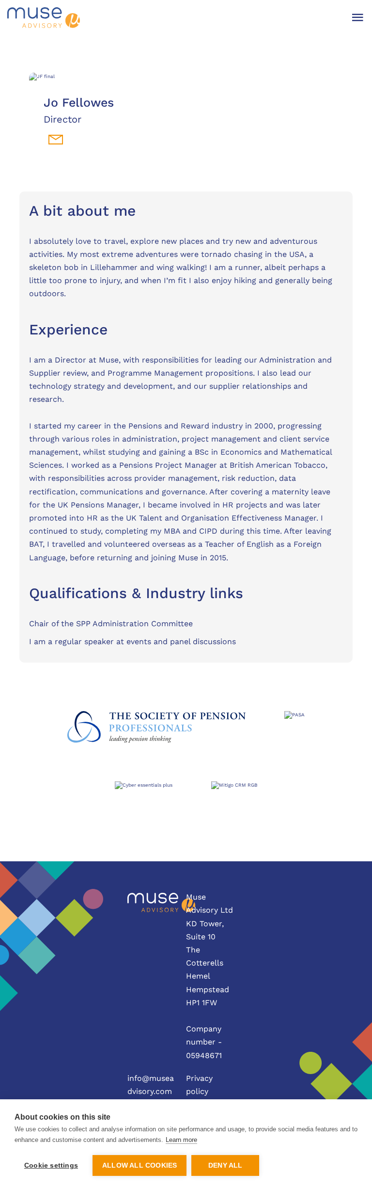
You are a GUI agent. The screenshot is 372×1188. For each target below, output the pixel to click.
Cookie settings (51, 1165)
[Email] (55, 139)
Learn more (181, 1139)
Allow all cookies (139, 1165)
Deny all (225, 1165)
